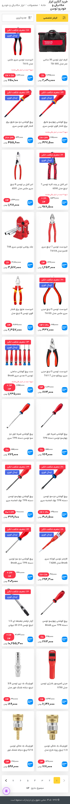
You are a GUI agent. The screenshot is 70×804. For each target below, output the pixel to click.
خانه (43, 5)
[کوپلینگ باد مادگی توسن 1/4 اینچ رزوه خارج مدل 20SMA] (52, 727)
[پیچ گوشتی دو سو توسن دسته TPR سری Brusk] (18, 540)
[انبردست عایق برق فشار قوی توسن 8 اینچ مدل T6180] (18, 290)
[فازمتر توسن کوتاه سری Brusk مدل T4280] (52, 540)
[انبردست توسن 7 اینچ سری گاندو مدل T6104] (52, 228)
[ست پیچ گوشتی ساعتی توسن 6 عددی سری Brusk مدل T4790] (18, 353)
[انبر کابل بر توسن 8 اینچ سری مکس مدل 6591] (18, 165)
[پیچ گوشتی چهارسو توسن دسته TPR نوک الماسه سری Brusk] (18, 477)
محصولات (32, 5)
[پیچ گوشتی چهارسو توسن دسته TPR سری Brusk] (52, 602)
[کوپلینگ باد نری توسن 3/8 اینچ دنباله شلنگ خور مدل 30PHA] (18, 665)
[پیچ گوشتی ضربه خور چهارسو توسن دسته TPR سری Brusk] (52, 415)
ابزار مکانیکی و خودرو (13, 5)
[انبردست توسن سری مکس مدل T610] (18, 41)
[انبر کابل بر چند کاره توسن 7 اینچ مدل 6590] (52, 165)
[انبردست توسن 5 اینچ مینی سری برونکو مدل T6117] (52, 353)
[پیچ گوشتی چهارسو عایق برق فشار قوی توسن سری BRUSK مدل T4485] (52, 103)
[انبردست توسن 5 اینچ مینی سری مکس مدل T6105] (52, 290)
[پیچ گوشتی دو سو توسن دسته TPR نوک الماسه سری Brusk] (52, 477)
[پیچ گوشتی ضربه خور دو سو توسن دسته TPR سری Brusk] (18, 415)
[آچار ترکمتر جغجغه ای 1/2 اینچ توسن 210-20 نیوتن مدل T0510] (18, 602)
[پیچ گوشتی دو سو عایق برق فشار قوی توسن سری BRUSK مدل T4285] (18, 103)
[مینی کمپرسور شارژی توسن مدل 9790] (52, 665)
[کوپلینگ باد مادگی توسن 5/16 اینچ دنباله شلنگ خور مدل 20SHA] (18, 727)
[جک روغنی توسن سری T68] (18, 228)
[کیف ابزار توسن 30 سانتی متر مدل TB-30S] (52, 41)
